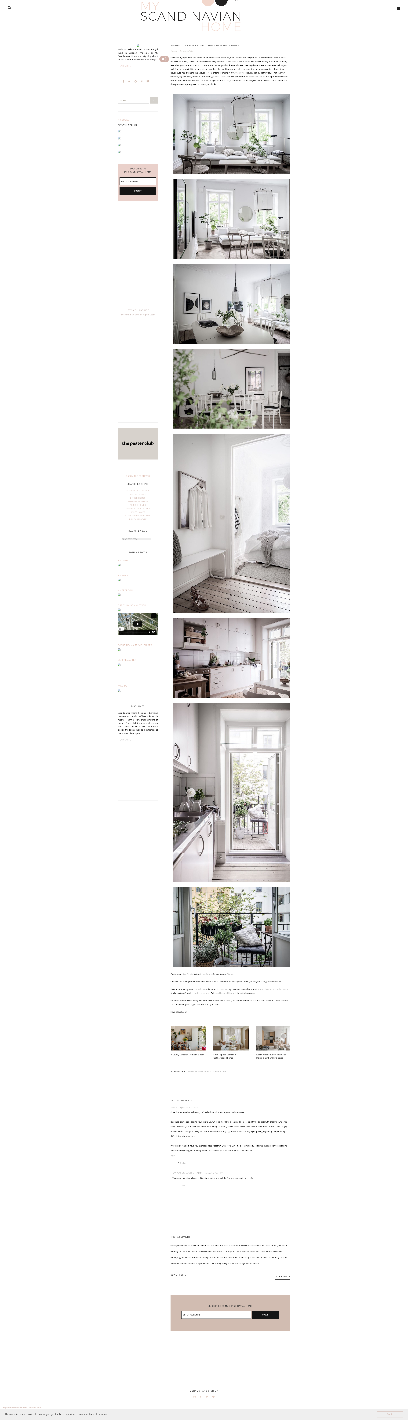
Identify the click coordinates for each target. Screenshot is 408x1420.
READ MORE (124, 740)
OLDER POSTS (282, 1276)
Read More (124, 66)
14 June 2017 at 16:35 (188, 1107)
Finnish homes (138, 505)
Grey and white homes (137, 516)
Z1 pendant (222, 989)
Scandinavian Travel (138, 491)
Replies (183, 1163)
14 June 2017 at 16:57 (213, 1173)
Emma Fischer (219, 76)
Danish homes (138, 498)
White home (219, 1071)
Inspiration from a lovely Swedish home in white (205, 45)
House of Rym (225, 993)
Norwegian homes (138, 501)
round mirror (280, 989)
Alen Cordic (187, 974)
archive (227, 1000)
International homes (138, 508)
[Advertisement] (138, 254)
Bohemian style (138, 519)
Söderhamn (200, 989)
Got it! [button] (390, 1414)
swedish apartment (199, 1071)
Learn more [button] (102, 1414)
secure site (35, 1407)
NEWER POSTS (178, 1275)
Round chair (263, 989)
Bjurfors (230, 974)
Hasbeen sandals (202, 993)
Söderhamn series (256, 76)
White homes (138, 512)
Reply (173, 1155)
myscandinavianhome (15, 1407)
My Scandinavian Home (187, 1173)
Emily (174, 1107)
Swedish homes (137, 494)
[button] (164, 59)
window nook (240, 72)
